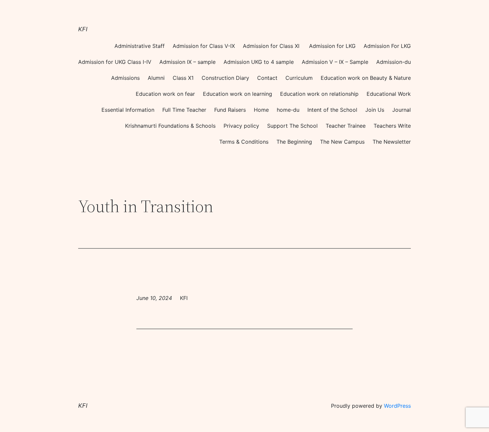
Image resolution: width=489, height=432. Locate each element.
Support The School (292, 125)
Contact (267, 77)
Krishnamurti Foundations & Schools (170, 125)
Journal (401, 109)
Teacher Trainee (346, 125)
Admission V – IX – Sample (335, 62)
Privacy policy (241, 125)
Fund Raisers (230, 109)
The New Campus (342, 141)
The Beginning (294, 141)
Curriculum (299, 77)
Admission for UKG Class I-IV (114, 62)
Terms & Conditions (243, 141)
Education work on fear (165, 93)
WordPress (397, 405)
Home (261, 109)
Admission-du (393, 62)
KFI (82, 29)
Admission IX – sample (187, 62)
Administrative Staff (139, 46)
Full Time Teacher (184, 109)
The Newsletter (392, 141)
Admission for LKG (332, 46)
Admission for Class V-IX (204, 46)
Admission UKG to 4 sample (259, 62)
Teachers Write (392, 125)
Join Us (374, 109)
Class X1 (183, 77)
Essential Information (127, 109)
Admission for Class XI (272, 46)
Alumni (156, 77)
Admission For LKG (387, 46)
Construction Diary (225, 77)
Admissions (125, 77)
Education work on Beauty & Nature (366, 77)
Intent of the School (332, 109)
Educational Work (389, 93)
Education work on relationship (319, 93)
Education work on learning (237, 93)
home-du (288, 109)
